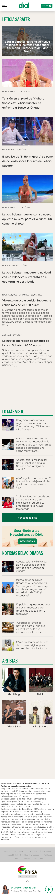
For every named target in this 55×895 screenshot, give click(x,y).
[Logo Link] (24, 5)
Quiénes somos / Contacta (14, 851)
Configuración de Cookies (33, 858)
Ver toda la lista (27, 517)
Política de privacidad (30, 855)
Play (49, 889)
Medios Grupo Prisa (27, 877)
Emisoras (33, 851)
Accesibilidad (12, 855)
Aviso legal (46, 851)
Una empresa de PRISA (27, 870)
